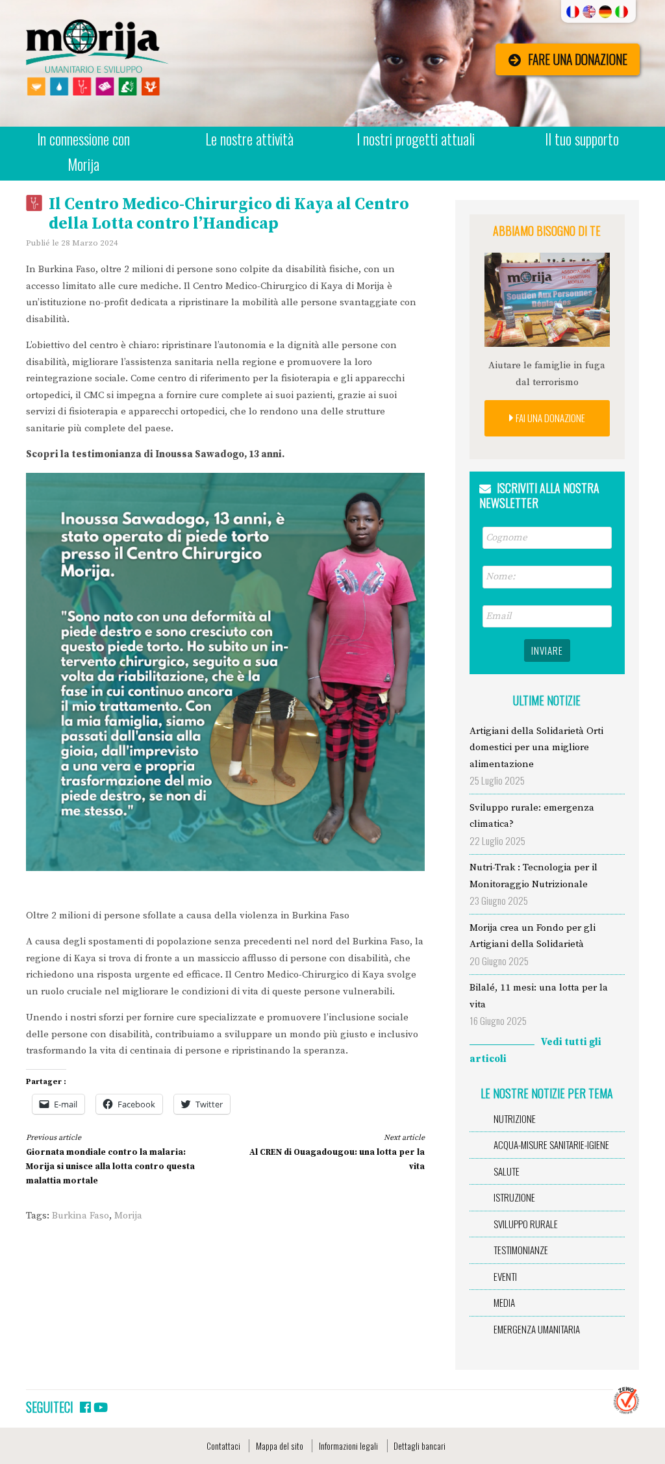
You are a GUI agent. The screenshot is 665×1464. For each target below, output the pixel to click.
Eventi (505, 1276)
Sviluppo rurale (526, 1224)
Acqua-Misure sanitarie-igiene (551, 1144)
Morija (128, 1215)
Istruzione (514, 1197)
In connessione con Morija (83, 151)
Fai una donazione (549, 417)
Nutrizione (515, 1118)
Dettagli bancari (419, 1445)
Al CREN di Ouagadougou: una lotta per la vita (336, 1152)
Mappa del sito (279, 1445)
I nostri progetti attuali (416, 139)
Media (504, 1302)
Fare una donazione (577, 59)
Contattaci (223, 1445)
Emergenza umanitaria (537, 1329)
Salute (507, 1171)
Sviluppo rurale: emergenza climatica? (532, 816)
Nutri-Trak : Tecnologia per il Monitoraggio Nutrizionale (533, 875)
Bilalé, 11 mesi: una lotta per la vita (539, 996)
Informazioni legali (348, 1445)
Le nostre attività (249, 139)
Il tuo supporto (582, 139)
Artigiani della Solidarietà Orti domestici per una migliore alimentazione (536, 747)
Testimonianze (521, 1250)
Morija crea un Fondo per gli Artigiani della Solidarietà (533, 936)
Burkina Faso (80, 1215)
